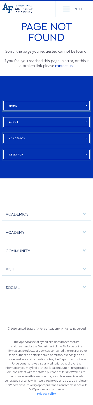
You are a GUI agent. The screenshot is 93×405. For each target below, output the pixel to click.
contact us (64, 65)
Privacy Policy (46, 394)
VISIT (10, 268)
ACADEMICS (17, 138)
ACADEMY (15, 232)
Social (12, 287)
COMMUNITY (18, 250)
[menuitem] (46, 216)
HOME (13, 105)
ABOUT (14, 121)
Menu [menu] (78, 9)
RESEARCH (16, 154)
